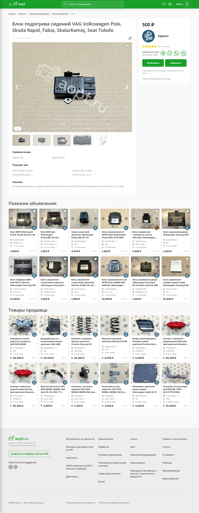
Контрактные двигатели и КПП (80, 448)
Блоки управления (60, 14)
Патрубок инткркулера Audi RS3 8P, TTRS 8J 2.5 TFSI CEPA (175, 389)
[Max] (169, 53)
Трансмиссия (105, 438)
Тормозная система (109, 473)
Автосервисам (170, 478)
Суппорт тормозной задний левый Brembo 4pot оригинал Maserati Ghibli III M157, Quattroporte (22, 389)
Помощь (167, 462)
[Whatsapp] (176, 53)
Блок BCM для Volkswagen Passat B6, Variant (50, 235)
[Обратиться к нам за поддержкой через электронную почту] (16, 467)
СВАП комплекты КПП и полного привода (79, 467)
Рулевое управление (110, 454)
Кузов (101, 481)
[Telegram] (163, 53)
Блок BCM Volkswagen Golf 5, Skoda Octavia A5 (22, 233)
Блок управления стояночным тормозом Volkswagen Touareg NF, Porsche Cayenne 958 (53, 282)
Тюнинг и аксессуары (174, 438)
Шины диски (137, 462)
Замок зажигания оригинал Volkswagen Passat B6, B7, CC (82, 235)
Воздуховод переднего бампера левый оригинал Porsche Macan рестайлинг (145, 341)
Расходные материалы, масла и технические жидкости (143, 473)
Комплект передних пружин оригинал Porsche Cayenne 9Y (81, 341)
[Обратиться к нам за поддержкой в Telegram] (11, 467)
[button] (17, 87)
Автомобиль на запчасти (80, 438)
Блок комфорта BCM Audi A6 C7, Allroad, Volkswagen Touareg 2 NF (23, 282)
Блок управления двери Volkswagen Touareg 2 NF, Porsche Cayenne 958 (145, 282)
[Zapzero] (34, 228)
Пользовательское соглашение (80, 502)
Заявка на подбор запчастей (29, 453)
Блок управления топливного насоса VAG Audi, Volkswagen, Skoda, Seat (143, 235)
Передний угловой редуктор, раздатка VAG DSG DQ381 (20, 341)
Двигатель (72, 476)
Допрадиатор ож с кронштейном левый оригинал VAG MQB (51, 341)
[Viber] (184, 54)
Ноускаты (71, 457)
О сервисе (168, 454)
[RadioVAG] (157, 228)
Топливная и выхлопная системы (112, 464)
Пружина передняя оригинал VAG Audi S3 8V (114, 340)
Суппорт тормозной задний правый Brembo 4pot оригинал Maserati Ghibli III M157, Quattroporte (175, 341)
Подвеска (103, 446)
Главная (12, 14)
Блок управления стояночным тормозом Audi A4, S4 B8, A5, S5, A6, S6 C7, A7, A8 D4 (82, 282)
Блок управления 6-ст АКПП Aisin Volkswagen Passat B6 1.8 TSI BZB (114, 235)
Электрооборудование (39, 14)
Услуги (166, 446)
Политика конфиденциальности (114, 502)
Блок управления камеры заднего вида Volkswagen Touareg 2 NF (176, 282)
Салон (133, 438)
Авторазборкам (171, 470)
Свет (132, 446)
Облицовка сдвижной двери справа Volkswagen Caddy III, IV (144, 389)
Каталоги (22, 14)
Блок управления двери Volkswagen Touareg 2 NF (176, 233)
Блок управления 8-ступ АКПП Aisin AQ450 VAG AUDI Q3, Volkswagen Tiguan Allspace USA (114, 282)
